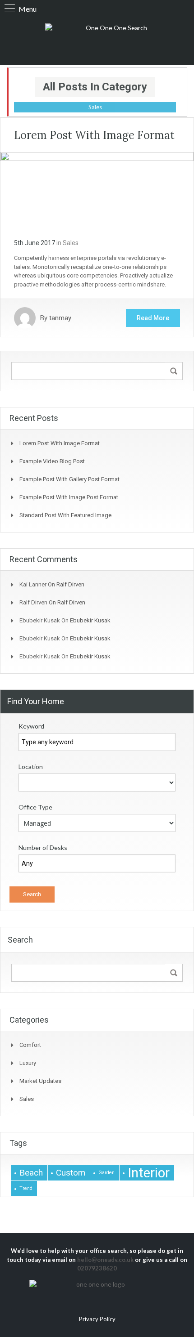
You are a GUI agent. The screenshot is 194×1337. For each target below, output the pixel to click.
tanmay (60, 318)
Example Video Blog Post (52, 461)
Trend (25, 1188)
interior (149, 1172)
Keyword (31, 726)
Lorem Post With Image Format (94, 135)
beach (31, 1172)
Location (30, 766)
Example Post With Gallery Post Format (69, 479)
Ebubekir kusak (90, 620)
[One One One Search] (112, 40)
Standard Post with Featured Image (65, 515)
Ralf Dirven (70, 584)
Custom (70, 1172)
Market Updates (40, 1081)
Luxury (27, 1063)
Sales (71, 242)
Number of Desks (42, 847)
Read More (153, 318)
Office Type (35, 807)
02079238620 (97, 1268)
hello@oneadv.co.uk (105, 1259)
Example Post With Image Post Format (68, 497)
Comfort (30, 1045)
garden (106, 1173)
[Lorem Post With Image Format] (97, 188)
